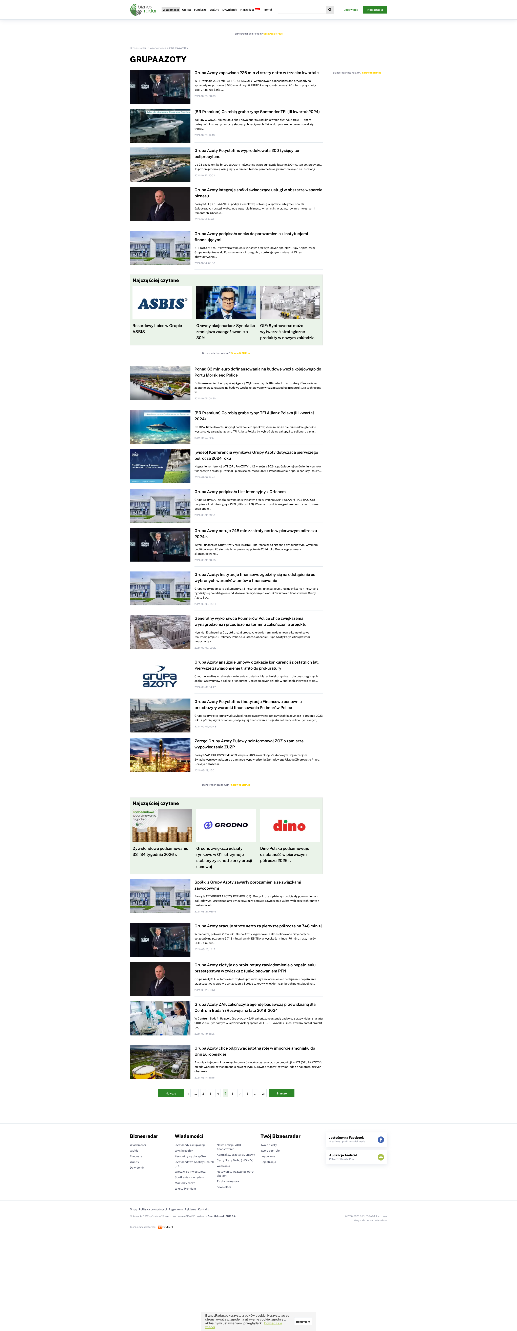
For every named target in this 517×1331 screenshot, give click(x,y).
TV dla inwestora (228, 1181)
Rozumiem (303, 1321)
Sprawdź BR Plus (273, 33)
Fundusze (200, 9)
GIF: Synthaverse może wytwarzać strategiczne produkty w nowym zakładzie (287, 331)
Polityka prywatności (153, 1209)
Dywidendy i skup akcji (190, 1145)
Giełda (186, 9)
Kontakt (203, 1209)
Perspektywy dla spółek (190, 1156)
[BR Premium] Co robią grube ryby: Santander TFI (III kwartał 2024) (257, 111)
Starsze (281, 1093)
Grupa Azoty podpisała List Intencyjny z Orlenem (240, 491)
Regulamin (176, 1209)
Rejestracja (375, 9)
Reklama (190, 1209)
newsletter (224, 1187)
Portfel (267, 9)
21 (263, 1093)
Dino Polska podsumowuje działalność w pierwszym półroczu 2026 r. (284, 854)
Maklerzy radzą (185, 1183)
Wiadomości (171, 9)
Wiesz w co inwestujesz (190, 1171)
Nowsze (171, 1093)
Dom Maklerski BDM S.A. (222, 1216)
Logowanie (351, 9)
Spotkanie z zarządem (189, 1177)
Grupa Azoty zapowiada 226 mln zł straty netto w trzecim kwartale (256, 72)
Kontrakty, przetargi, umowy (236, 1154)
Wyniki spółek (184, 1150)
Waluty (214, 9)
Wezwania (223, 1166)
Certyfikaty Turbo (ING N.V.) (235, 1160)
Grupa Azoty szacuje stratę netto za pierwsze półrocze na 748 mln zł (258, 926)
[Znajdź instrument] (330, 10)
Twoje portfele (270, 1150)
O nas (133, 1209)
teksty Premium (185, 1188)
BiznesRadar (138, 48)
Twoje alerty (269, 1145)
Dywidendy (229, 9)
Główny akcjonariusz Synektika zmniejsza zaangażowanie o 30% (225, 331)
